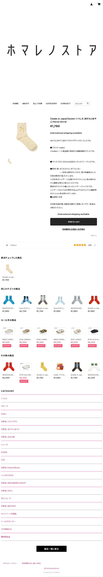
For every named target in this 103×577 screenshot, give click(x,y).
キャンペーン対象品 (9, 514)
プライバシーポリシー (10, 563)
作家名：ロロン (7, 491)
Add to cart (73, 221)
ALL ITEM (37, 103)
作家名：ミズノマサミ (9, 421)
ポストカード (6, 498)
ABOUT (25, 103)
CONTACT (66, 103)
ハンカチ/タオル (7, 475)
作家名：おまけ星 (8, 437)
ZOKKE (4, 452)
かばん (3, 414)
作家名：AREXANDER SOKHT (13, 483)
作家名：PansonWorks (10, 468)
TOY (3, 460)
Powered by (48, 572)
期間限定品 (5, 537)
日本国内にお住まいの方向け (73, 229)
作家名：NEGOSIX (8, 506)
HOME (16, 103)
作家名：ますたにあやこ (10, 429)
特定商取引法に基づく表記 (31, 563)
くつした (4, 398)
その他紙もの (6, 529)
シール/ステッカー (8, 521)
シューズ (4, 444)
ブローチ (4, 406)
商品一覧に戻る (51, 549)
